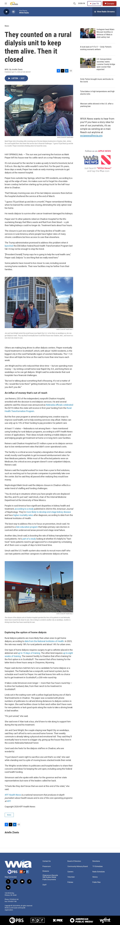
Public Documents (49, 879)
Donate (110, 3)
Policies (70, 882)
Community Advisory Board (78, 866)
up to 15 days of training (29, 653)
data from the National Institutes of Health (44, 641)
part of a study (29, 539)
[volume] (13, 11)
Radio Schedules (98, 872)
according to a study (24, 509)
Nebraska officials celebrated (59, 405)
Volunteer (71, 877)
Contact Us (47, 861)
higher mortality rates (23, 515)
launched (9, 246)
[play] (6, 11)
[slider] (17, 11)
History (95, 877)
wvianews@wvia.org (91, 135)
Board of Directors (74, 861)
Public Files (96, 882)
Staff (45, 885)
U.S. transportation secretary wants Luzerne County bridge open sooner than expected (106, 64)
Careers (70, 872)
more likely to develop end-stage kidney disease (48, 512)
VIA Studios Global (49, 877)
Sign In (81, 3)
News (7, 26)
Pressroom (47, 866)
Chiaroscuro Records (50, 875)
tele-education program (27, 527)
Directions (96, 861)
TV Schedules (97, 866)
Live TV (95, 3)
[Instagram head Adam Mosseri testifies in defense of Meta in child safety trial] (87, 33)
